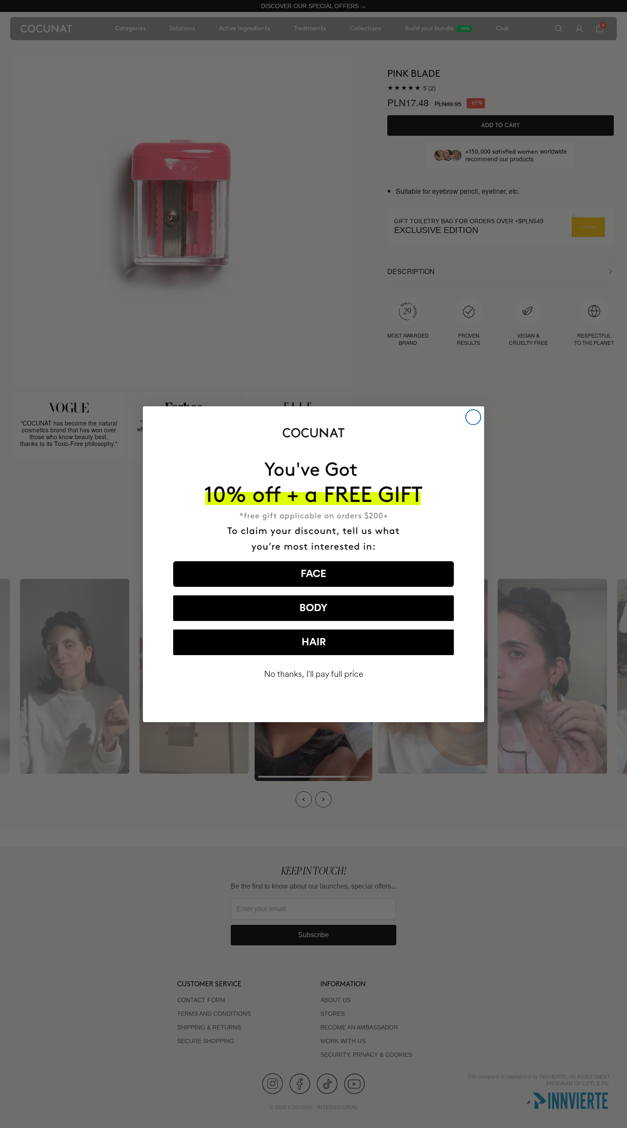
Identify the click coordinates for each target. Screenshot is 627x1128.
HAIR (314, 642)
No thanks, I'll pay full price (313, 674)
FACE (313, 574)
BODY (313, 608)
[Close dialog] (473, 417)
